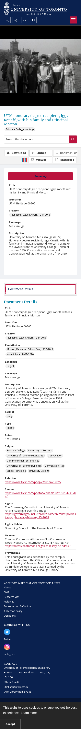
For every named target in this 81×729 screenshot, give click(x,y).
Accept (10, 723)
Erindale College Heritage (20, 129)
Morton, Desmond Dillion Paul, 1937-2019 (30, 349)
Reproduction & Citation (17, 606)
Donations (10, 615)
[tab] (40, 176)
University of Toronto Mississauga (26, 455)
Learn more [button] (29, 713)
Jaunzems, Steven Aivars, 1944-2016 (30, 214)
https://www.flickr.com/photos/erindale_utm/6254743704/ (40, 494)
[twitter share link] (7, 632)
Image (10, 427)
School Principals (16, 470)
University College (39, 470)
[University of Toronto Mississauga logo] (35, 8)
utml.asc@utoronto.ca (16, 687)
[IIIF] (24, 159)
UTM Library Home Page (17, 691)
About (7, 587)
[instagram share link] (7, 647)
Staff (6, 592)
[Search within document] (73, 139)
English (11, 366)
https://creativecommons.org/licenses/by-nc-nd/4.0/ (38, 546)
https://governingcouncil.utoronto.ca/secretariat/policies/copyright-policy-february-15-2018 (40, 515)
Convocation (55, 455)
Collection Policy (13, 611)
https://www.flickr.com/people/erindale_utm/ (33, 482)
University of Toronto (40, 450)
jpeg (9, 416)
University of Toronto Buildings (24, 465)
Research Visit (11, 597)
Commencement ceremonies (23, 460)
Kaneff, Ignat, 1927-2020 (20, 354)
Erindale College (16, 450)
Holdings (9, 601)
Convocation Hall (54, 465)
